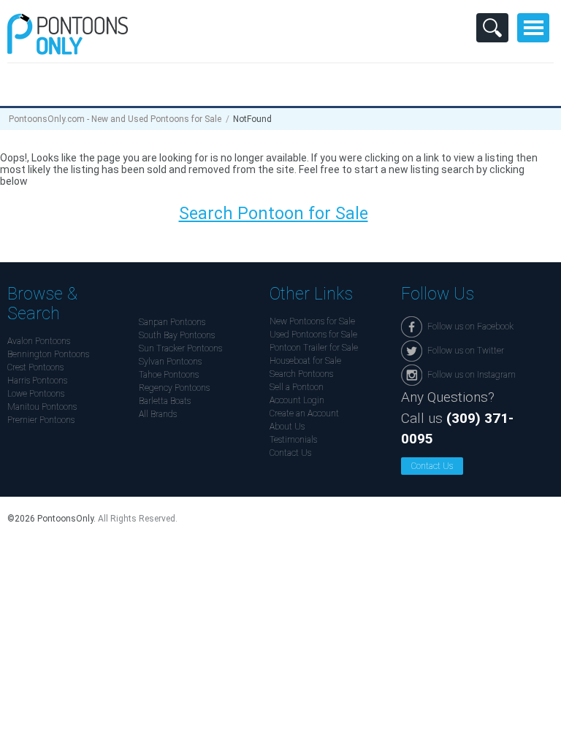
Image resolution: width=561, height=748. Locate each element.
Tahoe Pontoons (169, 375)
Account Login (297, 400)
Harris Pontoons (37, 380)
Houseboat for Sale (305, 361)
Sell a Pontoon (297, 387)
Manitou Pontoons (42, 407)
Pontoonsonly (67, 34)
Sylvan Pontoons (170, 361)
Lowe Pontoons (35, 394)
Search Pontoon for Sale (273, 214)
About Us (287, 426)
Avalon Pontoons (38, 341)
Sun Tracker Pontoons (180, 348)
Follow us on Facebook (470, 326)
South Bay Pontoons (177, 335)
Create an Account (304, 413)
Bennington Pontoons (48, 354)
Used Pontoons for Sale (313, 334)
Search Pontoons (301, 374)
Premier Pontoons (41, 420)
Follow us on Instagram (471, 375)
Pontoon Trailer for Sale (314, 348)
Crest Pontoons (35, 367)
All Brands (158, 414)
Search (492, 27)
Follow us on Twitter (465, 351)
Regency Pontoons (174, 388)
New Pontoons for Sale (312, 321)
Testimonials (293, 440)
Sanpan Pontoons (172, 322)
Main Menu (533, 27)
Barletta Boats (165, 401)
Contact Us (290, 453)
